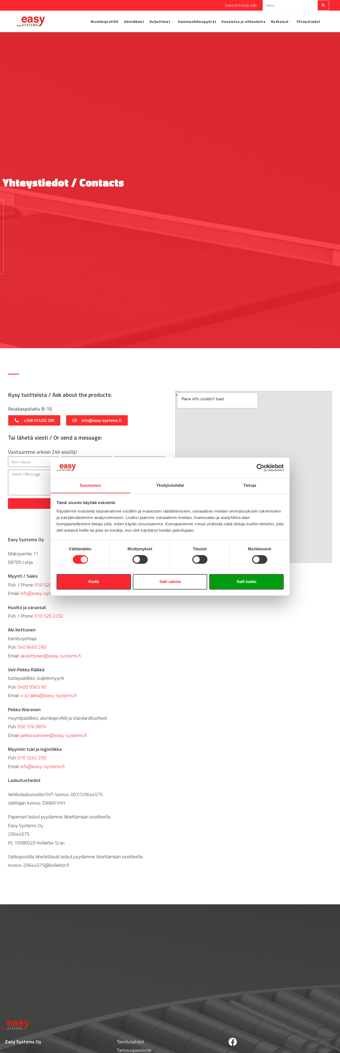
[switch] (140, 559)
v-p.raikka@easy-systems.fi (48, 695)
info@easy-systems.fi (42, 593)
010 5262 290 (49, 584)
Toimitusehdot (130, 1041)
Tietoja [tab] (249, 485)
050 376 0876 (32, 726)
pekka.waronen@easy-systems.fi (53, 735)
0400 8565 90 (32, 686)
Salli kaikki (246, 581)
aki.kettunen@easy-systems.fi (50, 655)
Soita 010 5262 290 (241, 5)
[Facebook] (232, 1042)
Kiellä (93, 581)
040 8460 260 (32, 647)
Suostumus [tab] (90, 485)
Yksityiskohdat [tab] (170, 485)
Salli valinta (170, 581)
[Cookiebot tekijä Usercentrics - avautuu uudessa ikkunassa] (260, 468)
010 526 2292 (49, 615)
